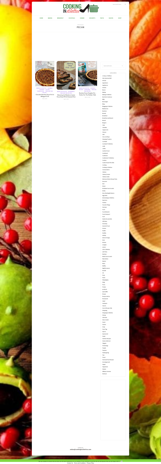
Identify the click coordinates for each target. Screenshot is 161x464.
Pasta (102, 18)
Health (104, 230)
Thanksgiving (40, 91)
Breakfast (60, 18)
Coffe (103, 146)
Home (41, 18)
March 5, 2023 (87, 97)
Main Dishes (105, 259)
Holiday (48, 89)
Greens (104, 228)
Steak (103, 336)
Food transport (106, 214)
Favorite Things (106, 205)
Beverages (105, 101)
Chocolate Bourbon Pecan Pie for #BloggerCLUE (45, 95)
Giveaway (104, 223)
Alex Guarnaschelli (106, 78)
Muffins (104, 266)
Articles (104, 87)
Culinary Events (106, 174)
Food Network (106, 212)
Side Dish (104, 317)
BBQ (103, 99)
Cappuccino (105, 130)
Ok (121, 461)
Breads (104, 113)
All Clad (104, 80)
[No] (159, 461)
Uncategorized (106, 362)
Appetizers (105, 83)
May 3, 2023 (44, 98)
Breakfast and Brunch (107, 118)
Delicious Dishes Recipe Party (109, 179)
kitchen (104, 242)
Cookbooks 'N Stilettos (108, 158)
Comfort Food (105, 151)
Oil (103, 273)
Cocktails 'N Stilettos (107, 144)
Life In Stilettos (106, 249)
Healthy (104, 233)
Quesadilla (105, 291)
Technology (105, 345)
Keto (103, 240)
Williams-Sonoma (106, 371)
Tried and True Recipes (66, 93)
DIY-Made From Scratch (108, 188)
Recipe (104, 294)
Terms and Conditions (80, 463)
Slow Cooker (105, 320)
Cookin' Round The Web (108, 162)
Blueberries (71, 91)
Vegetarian (105, 366)
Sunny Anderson (106, 341)
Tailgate (104, 343)
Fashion (104, 202)
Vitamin (104, 369)
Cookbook (105, 155)
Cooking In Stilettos (107, 167)
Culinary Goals (105, 176)
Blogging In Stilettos (107, 106)
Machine (104, 254)
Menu (103, 263)
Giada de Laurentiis (107, 219)
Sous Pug (104, 329)
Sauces (111, 18)
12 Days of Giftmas (107, 76)
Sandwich (104, 303)
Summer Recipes (106, 338)
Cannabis (104, 127)
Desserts (92, 18)
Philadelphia (105, 280)
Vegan (103, 364)
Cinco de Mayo (106, 137)
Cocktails (72, 18)
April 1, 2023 (66, 99)
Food (103, 209)
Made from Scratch (107, 256)
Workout (104, 374)
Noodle (104, 270)
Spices (104, 331)
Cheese (104, 132)
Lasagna (104, 244)
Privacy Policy (90, 463)
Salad (103, 301)
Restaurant (105, 298)
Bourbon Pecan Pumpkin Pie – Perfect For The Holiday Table (87, 94)
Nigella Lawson (106, 268)
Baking (50, 18)
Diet (103, 183)
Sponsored (87, 89)
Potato (104, 287)
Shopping (104, 310)
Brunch (104, 120)
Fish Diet (104, 207)
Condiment (105, 153)
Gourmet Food (106, 226)
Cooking (104, 165)
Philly (103, 282)
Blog (103, 104)
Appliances (105, 85)
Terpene (104, 350)
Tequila (104, 348)
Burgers (104, 122)
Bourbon (50, 88)
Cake (103, 125)
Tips (103, 355)
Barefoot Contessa (107, 97)
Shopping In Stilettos (107, 313)
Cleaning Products (107, 139)
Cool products (106, 169)
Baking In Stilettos (41, 88)
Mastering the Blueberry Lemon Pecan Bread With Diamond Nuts (66, 96)
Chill (103, 134)
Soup (119, 18)
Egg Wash (104, 195)
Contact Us (70, 463)
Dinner (82, 18)
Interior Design (106, 237)
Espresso (104, 200)
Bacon (103, 90)
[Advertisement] (80, 48)
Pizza (103, 284)
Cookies (104, 160)
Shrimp (104, 315)
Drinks (103, 191)
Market (104, 261)
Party (103, 275)
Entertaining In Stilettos (108, 198)
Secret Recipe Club (107, 308)
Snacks (104, 324)
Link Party (104, 252)
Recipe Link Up (106, 296)
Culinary (104, 172)
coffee (104, 148)
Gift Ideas (104, 221)
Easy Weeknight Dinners (108, 193)
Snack (103, 322)
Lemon (104, 247)
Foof (103, 216)
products (104, 289)
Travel (103, 357)
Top (124, 458)
